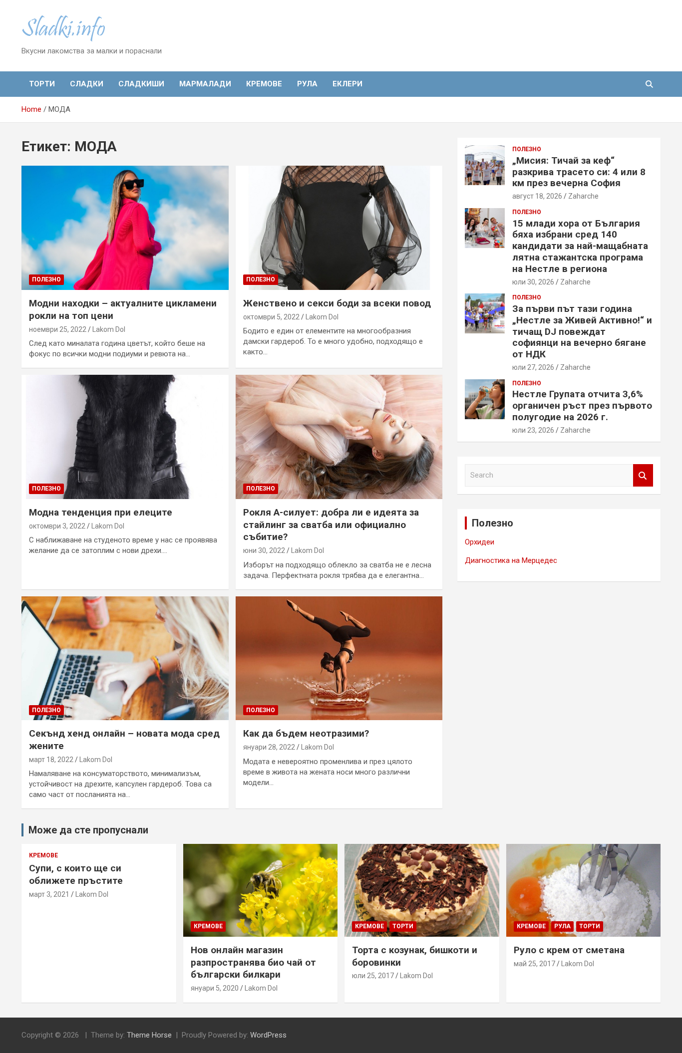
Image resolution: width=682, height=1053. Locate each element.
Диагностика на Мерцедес (511, 560)
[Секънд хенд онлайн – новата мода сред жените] (125, 658)
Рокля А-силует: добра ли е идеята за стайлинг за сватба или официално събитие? (331, 524)
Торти (42, 83)
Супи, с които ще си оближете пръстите (76, 874)
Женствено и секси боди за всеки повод (337, 303)
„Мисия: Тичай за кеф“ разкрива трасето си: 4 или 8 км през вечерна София (579, 172)
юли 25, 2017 (373, 976)
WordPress (268, 1035)
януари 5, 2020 (215, 988)
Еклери (347, 83)
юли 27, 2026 (533, 367)
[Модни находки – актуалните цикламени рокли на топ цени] (125, 228)
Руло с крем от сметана (569, 950)
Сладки (86, 83)
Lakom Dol (108, 329)
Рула (307, 83)
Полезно (46, 279)
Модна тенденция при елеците (100, 512)
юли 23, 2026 (533, 430)
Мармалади (205, 83)
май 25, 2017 (534, 964)
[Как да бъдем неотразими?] (339, 658)
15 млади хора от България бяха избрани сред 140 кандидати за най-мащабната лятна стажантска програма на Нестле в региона (580, 246)
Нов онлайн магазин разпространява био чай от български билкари (253, 962)
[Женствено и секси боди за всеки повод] (339, 228)
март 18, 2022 (51, 760)
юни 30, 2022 (264, 550)
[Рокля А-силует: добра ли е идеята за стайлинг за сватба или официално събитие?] (339, 436)
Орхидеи (479, 541)
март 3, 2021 (49, 894)
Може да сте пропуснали (88, 830)
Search (643, 475)
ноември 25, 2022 (57, 329)
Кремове (264, 83)
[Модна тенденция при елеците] (125, 436)
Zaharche (583, 196)
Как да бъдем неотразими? (306, 733)
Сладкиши (141, 83)
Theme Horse (149, 1035)
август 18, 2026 (537, 196)
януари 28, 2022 (269, 747)
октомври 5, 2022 (271, 317)
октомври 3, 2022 (57, 526)
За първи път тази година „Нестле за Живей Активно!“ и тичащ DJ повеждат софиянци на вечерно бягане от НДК (582, 331)
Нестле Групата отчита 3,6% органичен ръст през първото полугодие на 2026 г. (582, 405)
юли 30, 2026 (533, 282)
